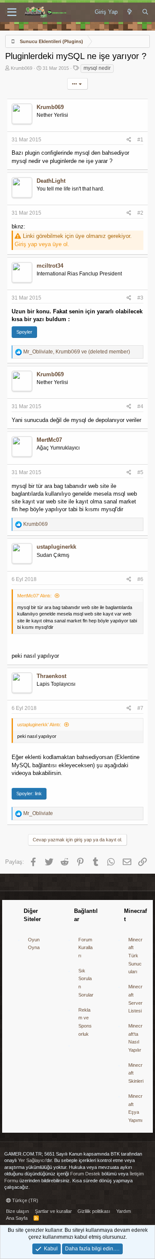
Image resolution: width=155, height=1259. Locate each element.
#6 (140, 579)
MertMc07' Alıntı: (34, 595)
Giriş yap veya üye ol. (42, 244)
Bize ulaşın (17, 1211)
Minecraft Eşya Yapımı (135, 1108)
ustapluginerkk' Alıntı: (39, 724)
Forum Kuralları (85, 947)
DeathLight (51, 181)
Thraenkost (51, 676)
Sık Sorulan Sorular (85, 982)
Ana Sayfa (17, 1218)
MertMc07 (49, 440)
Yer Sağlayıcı (32, 1160)
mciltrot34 (50, 265)
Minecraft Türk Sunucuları (135, 956)
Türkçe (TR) (24, 1200)
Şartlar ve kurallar (53, 1211)
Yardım (123, 1211)
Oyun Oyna (34, 943)
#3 (140, 298)
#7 (140, 708)
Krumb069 (21, 68)
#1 (140, 140)
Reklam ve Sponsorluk (85, 1022)
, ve (76, 352)
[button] (12, 12)
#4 (140, 406)
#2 (140, 213)
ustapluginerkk (56, 547)
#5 (140, 472)
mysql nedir (97, 68)
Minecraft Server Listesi (135, 998)
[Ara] (145, 12)
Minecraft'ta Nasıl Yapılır (135, 1038)
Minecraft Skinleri (135, 1073)
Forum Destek (85, 1173)
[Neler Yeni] (130, 12)
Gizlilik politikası (94, 1211)
